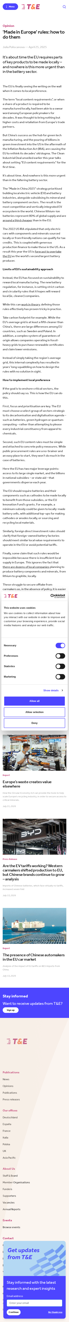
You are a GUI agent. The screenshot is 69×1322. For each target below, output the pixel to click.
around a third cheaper (17, 220)
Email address (15, 1296)
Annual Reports (11, 1209)
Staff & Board (10, 1175)
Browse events (11, 1227)
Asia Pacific (9, 1157)
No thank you (55, 1312)
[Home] (30, 6)
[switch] (60, 656)
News (6, 1079)
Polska (6, 1144)
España (7, 1124)
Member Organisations (16, 1182)
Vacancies (9, 1202)
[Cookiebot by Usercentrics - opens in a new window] (50, 596)
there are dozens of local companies (26, 567)
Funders (7, 1189)
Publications (10, 1092)
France (7, 1130)
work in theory (30, 304)
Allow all (34, 701)
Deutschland (10, 1117)
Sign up (11, 1010)
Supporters (9, 1195)
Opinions (8, 1086)
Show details (51, 690)
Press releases (11, 1099)
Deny (34, 723)
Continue (14, 1312)
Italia (5, 1137)
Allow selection (34, 712)
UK (4, 1151)
